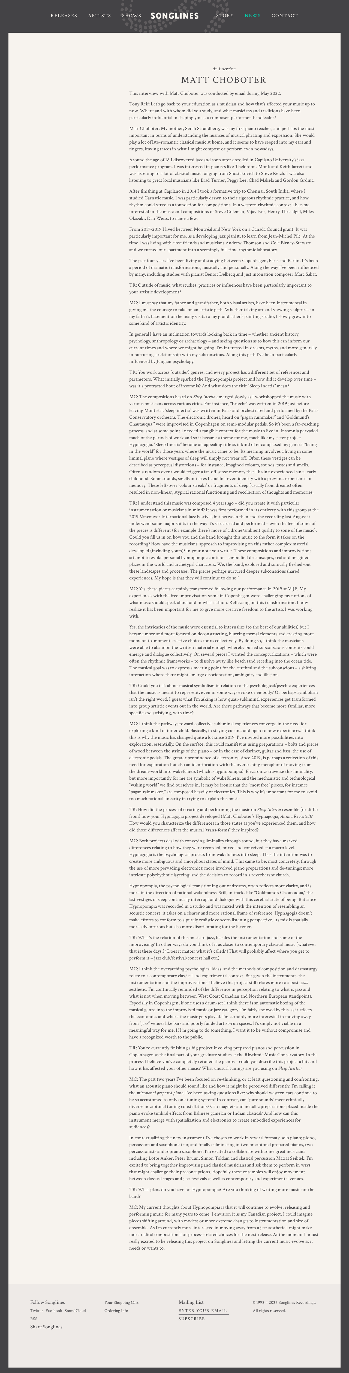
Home (178, 16)
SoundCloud (75, 1310)
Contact (285, 16)
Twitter (36, 1310)
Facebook (54, 1310)
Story (225, 16)
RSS (33, 1319)
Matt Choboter (224, 80)
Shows (132, 16)
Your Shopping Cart (121, 1302)
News (253, 16)
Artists (99, 16)
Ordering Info (116, 1310)
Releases (64, 16)
